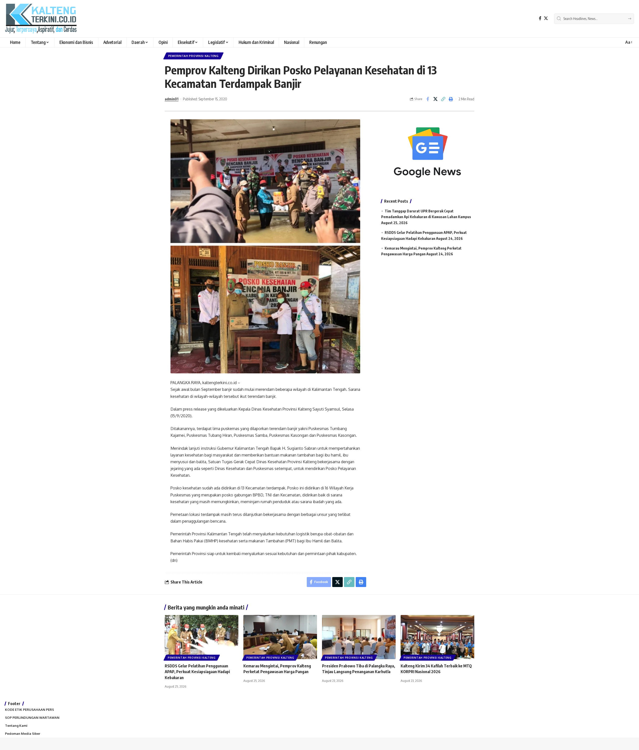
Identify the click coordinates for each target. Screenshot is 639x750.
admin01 (171, 99)
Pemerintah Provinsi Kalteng (193, 56)
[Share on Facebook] (427, 99)
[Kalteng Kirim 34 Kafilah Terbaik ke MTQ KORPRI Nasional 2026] (437, 637)
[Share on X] (435, 99)
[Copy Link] (443, 99)
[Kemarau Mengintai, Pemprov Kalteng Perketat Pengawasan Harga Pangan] (280, 637)
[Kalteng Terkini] (41, 19)
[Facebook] (540, 18)
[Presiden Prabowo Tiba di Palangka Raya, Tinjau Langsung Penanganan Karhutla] (359, 637)
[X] (546, 18)
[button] (628, 42)
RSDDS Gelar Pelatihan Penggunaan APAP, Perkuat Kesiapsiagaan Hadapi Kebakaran (197, 671)
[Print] (450, 99)
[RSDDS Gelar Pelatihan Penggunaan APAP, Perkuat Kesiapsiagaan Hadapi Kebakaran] (201, 637)
